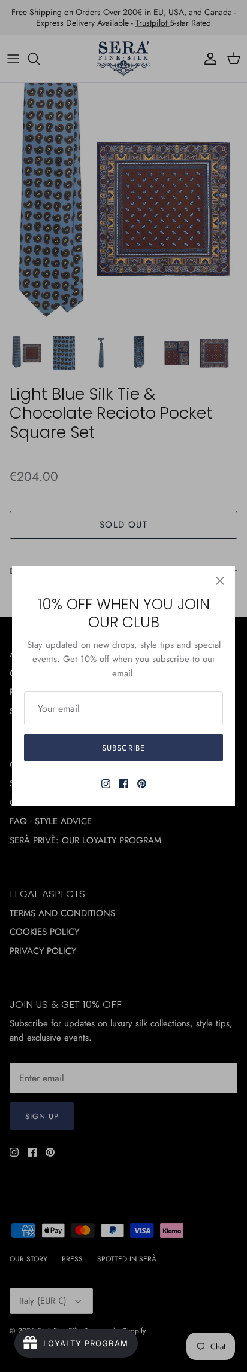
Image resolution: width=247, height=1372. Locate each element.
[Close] (220, 581)
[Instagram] (105, 783)
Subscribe (123, 748)
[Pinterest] (141, 783)
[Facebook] (123, 783)
